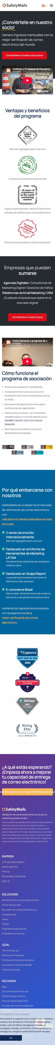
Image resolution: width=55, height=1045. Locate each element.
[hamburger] (51, 5)
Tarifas (5, 923)
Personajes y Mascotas (14, 876)
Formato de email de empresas (17, 1005)
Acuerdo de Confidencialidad (17, 964)
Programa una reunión (13, 933)
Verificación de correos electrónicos (20, 900)
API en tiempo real (11, 904)
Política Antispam (11, 969)
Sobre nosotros (10, 866)
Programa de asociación (14, 928)
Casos (5, 919)
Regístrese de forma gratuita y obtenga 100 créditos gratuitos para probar (27, 791)
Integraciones (9, 914)
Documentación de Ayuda (15, 991)
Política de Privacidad (13, 955)
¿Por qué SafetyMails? (13, 862)
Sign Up (6, 881)
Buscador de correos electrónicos (19, 909)
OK (10, 1037)
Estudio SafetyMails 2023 (15, 1000)
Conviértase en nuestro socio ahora (24, 55)
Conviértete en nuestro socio (27, 317)
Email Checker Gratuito (14, 996)
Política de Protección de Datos (18, 960)
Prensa (5, 871)
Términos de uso (10, 950)
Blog (4, 986)
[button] (44, 5)
